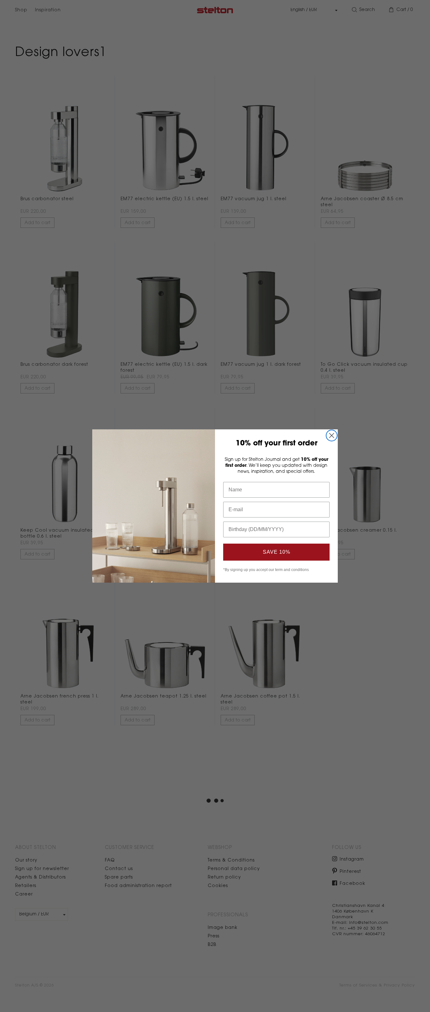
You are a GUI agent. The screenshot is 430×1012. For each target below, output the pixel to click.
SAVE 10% (276, 552)
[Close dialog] (331, 435)
